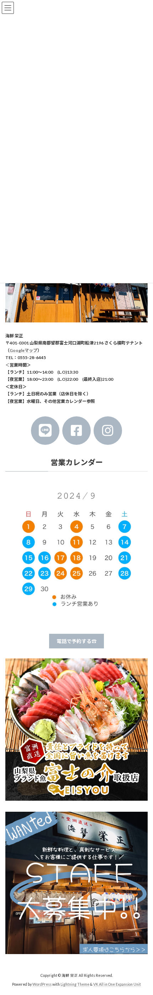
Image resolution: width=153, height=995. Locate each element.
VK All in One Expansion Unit (117, 984)
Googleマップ (23, 350)
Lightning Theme (74, 984)
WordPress (42, 984)
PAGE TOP (142, 958)
